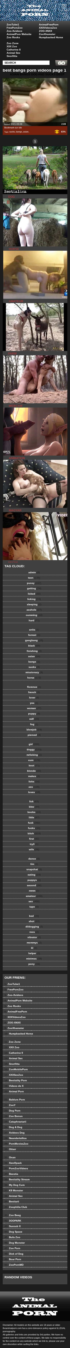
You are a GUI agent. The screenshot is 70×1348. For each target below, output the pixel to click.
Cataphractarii (15, 1121)
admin (34, 572)
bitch (34, 833)
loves (34, 792)
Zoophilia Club (15, 1207)
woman (34, 708)
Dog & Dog (13, 1127)
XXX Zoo (12, 46)
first (34, 838)
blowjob (34, 729)
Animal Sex (13, 52)
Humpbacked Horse (51, 37)
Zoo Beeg (12, 1215)
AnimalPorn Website (19, 34)
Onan (10, 1157)
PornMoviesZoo (16, 1143)
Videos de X (14, 1085)
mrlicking (34, 754)
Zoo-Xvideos (14, 31)
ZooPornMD (14, 1264)
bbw (34, 806)
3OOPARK (12, 1220)
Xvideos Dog (14, 1132)
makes (34, 776)
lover (34, 697)
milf (34, 718)
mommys (34, 942)
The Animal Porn (44, 13)
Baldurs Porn (14, 1099)
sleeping (34, 604)
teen (34, 577)
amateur (34, 896)
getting (34, 588)
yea (34, 702)
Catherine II (14, 49)
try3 (34, 844)
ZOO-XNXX (45, 31)
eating (34, 874)
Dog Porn (12, 1110)
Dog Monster (14, 1242)
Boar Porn (12, 1259)
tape (34, 906)
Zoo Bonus (13, 1116)
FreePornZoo (15, 27)
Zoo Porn (12, 1248)
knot (34, 765)
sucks (12, 132)
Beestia (11, 1173)
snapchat (34, 869)
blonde (34, 770)
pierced (34, 734)
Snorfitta (12, 56)
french (34, 692)
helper (34, 953)
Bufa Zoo (12, 1237)
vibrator (34, 937)
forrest (34, 635)
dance (34, 858)
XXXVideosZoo (48, 27)
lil (34, 947)
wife (34, 849)
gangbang (34, 640)
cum (34, 760)
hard (34, 620)
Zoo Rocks (13, 37)
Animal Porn (14, 1091)
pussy (34, 583)
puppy (34, 713)
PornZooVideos (16, 1168)
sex (34, 901)
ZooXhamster (47, 34)
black (34, 645)
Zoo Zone (12, 43)
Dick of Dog (13, 1253)
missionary (34, 672)
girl (34, 744)
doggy (34, 749)
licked (34, 593)
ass (34, 786)
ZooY (9, 1105)
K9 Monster (13, 1190)
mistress (34, 958)
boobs (34, 812)
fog (34, 724)
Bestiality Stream (17, 1179)
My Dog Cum (14, 1185)
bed (34, 915)
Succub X (12, 1226)
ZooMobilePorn (16, 1069)
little (34, 817)
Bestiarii (11, 1201)
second (34, 885)
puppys (34, 880)
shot (34, 921)
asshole (34, 609)
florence (34, 686)
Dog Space (13, 1231)
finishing (34, 651)
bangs (19, 132)
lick (34, 801)
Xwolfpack (13, 1162)
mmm (34, 890)
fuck (34, 822)
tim (34, 864)
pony (34, 964)
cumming (34, 615)
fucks (34, 828)
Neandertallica (15, 1138)
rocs (34, 931)
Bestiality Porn (15, 1080)
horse (34, 677)
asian (26, 132)
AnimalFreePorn (49, 24)
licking (34, 599)
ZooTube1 (13, 24)
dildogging (34, 926)
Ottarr (10, 1149)
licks (34, 781)
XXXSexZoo (13, 1074)
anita (34, 629)
